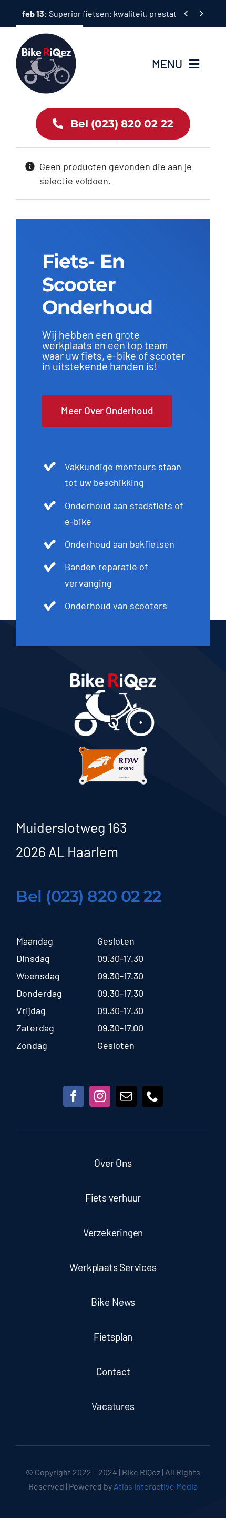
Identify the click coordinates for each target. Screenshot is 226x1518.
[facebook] (73, 1096)
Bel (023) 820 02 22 (88, 896)
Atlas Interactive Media (156, 1486)
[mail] (126, 1096)
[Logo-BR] (113, 678)
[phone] (152, 1096)
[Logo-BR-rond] (46, 38)
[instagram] (99, 1096)
